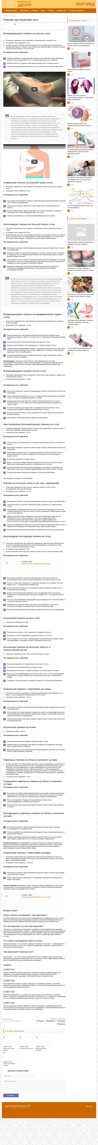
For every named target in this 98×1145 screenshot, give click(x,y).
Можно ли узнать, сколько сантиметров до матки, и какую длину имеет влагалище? (80, 97)
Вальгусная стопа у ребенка (9, 1049)
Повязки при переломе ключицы (36, 564)
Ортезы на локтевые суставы (9, 1064)
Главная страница (11, 10)
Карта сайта (89, 1106)
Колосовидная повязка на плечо (36, 897)
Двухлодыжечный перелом (41, 1049)
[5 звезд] (10, 1021)
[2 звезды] (6, 1021)
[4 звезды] (9, 1021)
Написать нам (61, 10)
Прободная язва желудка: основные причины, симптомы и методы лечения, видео (80, 322)
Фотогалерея (25, 10)
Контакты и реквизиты (77, 10)
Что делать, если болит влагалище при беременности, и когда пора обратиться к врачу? (79, 179)
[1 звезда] (4, 1021)
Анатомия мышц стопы (26, 1048)
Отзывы (51, 10)
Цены (43, 10)
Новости (35, 10)
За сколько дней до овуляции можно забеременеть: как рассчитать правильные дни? (80, 151)
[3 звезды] (7, 1021)
